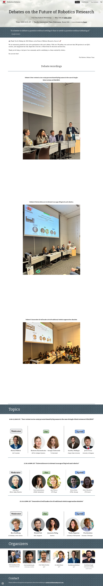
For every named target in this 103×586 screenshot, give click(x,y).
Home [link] (77, 2)
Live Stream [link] (85, 2)
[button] (101, 2)
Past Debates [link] (94, 2)
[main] (51, 15)
